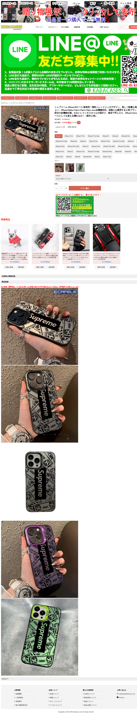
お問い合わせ (104, 27)
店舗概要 (19, 694)
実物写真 (77, 27)
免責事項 (19, 701)
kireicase (121, 697)
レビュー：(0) (60, 127)
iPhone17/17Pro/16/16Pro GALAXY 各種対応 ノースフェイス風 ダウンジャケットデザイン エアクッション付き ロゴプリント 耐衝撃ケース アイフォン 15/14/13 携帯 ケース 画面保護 (76, 257)
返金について (88, 701)
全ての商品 (65, 27)
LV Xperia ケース (7, 98)
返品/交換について (90, 705)
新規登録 (134, 27)
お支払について (89, 694)
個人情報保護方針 (22, 705)
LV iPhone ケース (80, 98)
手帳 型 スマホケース (65, 98)
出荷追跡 (90, 27)
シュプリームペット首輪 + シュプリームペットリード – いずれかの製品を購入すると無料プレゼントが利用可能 (45, 255)
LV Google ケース (35, 98)
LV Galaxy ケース (49, 98)
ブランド (39, 27)
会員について (54, 694)
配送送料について (90, 697)
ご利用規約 (19, 697)
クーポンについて (56, 705)
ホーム (5, 103)
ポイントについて (56, 701)
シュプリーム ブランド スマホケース (21, 103)
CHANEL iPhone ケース (96, 98)
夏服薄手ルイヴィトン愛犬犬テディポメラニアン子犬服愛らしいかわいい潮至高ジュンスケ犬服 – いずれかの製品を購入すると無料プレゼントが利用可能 (14, 257)
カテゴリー (52, 27)
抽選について (54, 697)
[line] (75, 214)
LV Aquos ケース (21, 98)
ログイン (123, 27)
